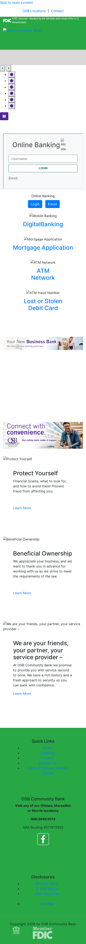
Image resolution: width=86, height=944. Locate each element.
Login (35, 204)
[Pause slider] (4, 116)
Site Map (47, 904)
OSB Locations (34, 11)
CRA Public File (47, 894)
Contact (57, 11)
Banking (51, 224)
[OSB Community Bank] (22, 30)
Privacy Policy (47, 883)
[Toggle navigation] (9, 44)
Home (47, 748)
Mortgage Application (43, 247)
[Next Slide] (8, 68)
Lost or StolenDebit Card (43, 305)
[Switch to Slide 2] (11, 81)
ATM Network (43, 274)
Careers (47, 758)
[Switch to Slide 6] (11, 106)
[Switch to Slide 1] (11, 74)
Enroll (52, 204)
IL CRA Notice (47, 889)
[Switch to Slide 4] (11, 93)
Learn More (22, 508)
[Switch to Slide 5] (11, 99)
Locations (47, 753)
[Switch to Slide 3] (11, 87)
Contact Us (47, 763)
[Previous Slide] (2, 68)
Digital (31, 224)
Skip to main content (16, 2)
